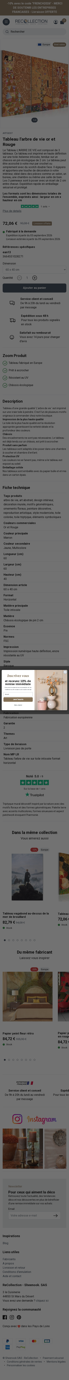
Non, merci (18, 705)
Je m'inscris (18, 699)
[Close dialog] (65, 671)
